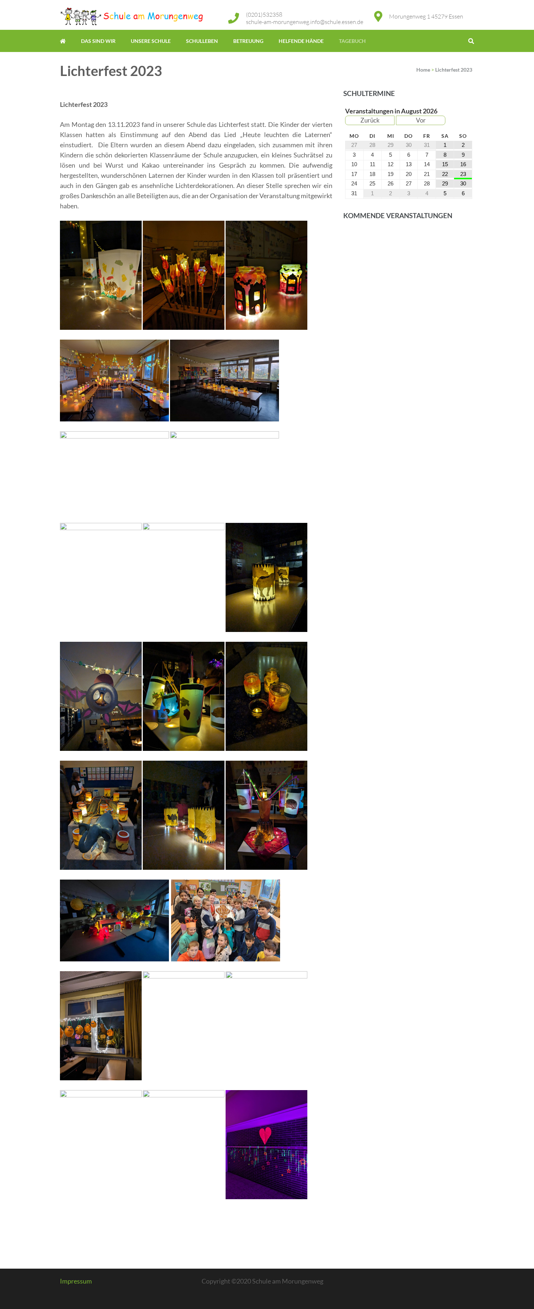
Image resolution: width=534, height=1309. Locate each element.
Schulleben (202, 41)
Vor (421, 120)
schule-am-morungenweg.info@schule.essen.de (304, 21)
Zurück (370, 120)
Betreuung (248, 41)
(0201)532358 (264, 14)
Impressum (76, 1281)
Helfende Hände (301, 41)
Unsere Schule (151, 41)
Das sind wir (98, 41)
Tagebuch (352, 41)
